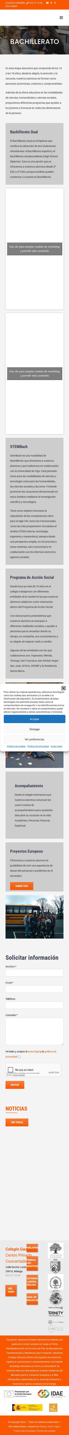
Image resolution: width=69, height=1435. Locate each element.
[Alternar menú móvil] (61, 17)
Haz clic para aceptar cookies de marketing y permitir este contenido (34, 248)
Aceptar (34, 718)
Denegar (34, 729)
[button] (63, 688)
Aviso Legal (56, 746)
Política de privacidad (38, 746)
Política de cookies (16, 746)
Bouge (43, 1426)
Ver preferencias (34, 739)
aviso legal (34, 1051)
